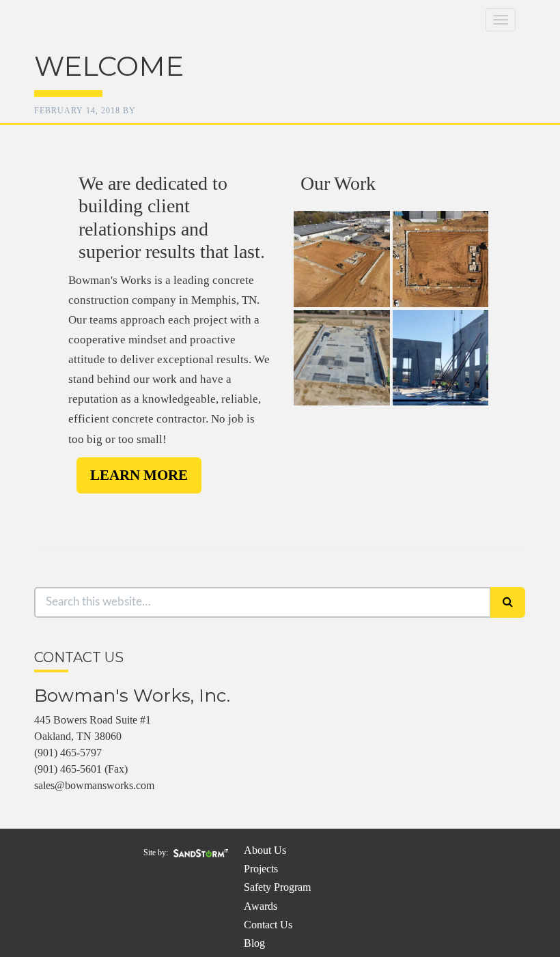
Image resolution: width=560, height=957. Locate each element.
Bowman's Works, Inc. (170, 71)
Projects (261, 868)
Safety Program (277, 887)
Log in (187, 867)
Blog (254, 943)
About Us (265, 850)
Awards (260, 906)
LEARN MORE (139, 475)
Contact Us (268, 924)
